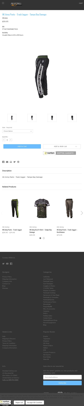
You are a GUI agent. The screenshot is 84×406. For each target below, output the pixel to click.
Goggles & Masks (49, 286)
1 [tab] (40, 238)
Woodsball (46, 304)
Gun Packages (48, 283)
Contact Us (6, 283)
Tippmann (46, 339)
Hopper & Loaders (49, 290)
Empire (45, 336)
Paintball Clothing (49, 293)
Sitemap (5, 288)
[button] (5, 403)
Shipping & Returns (9, 339)
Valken (45, 348)
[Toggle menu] (3, 3)
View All (46, 359)
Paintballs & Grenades (50, 297)
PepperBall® (47, 306)
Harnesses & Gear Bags (51, 295)
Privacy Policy (7, 277)
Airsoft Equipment (49, 322)
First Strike (47, 357)
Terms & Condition (8, 343)
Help (3, 336)
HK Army (46, 343)
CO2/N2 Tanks (48, 288)
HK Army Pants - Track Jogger (12, 229)
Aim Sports (47, 355)
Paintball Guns (48, 281)
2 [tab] (44, 238)
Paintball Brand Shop (50, 320)
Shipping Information (9, 279)
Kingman (46, 341)
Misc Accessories (49, 309)
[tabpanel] (14, 213)
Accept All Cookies (34, 402)
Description (7, 171)
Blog (3, 286)
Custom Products (49, 352)
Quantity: (5, 136)
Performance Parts (49, 302)
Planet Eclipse (48, 345)
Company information (9, 348)
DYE (44, 350)
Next (82, 212)
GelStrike (46, 277)
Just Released (48, 279)
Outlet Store (47, 318)
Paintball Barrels (48, 300)
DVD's (45, 313)
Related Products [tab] (9, 187)
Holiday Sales (47, 316)
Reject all (19, 402)
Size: (7, 127)
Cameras (46, 311)
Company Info (7, 281)
